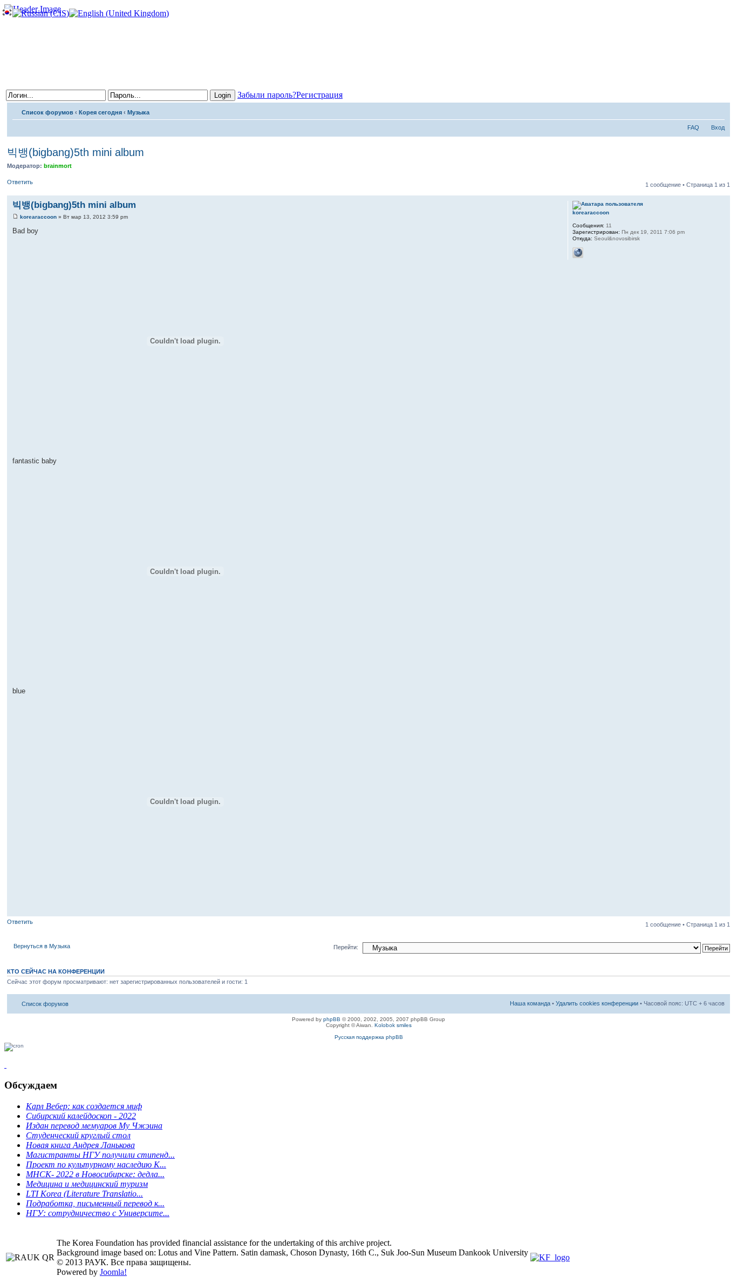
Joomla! (113, 1272)
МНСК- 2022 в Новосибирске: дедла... (95, 1174)
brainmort (58, 166)
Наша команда (530, 1003)
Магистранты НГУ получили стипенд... (100, 1154)
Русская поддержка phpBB (369, 1037)
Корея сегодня (100, 112)
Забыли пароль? (266, 94)
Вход (718, 127)
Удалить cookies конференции (597, 1003)
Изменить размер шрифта (717, 110)
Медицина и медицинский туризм (87, 1184)
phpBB (331, 1019)
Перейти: (345, 947)
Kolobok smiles (393, 1025)
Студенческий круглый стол (78, 1135)
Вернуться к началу (722, 911)
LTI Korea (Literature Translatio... (84, 1193)
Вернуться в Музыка (41, 946)
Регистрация (319, 94)
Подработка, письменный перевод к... (95, 1203)
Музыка (138, 112)
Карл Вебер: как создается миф (84, 1106)
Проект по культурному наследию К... (96, 1164)
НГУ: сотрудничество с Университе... (97, 1213)
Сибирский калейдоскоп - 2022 (81, 1115)
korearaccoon (38, 217)
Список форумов (47, 112)
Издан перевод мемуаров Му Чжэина (94, 1125)
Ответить (20, 182)
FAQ (693, 127)
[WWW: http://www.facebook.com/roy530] (577, 252)
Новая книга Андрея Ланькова (80, 1145)
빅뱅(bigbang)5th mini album (75, 152)
